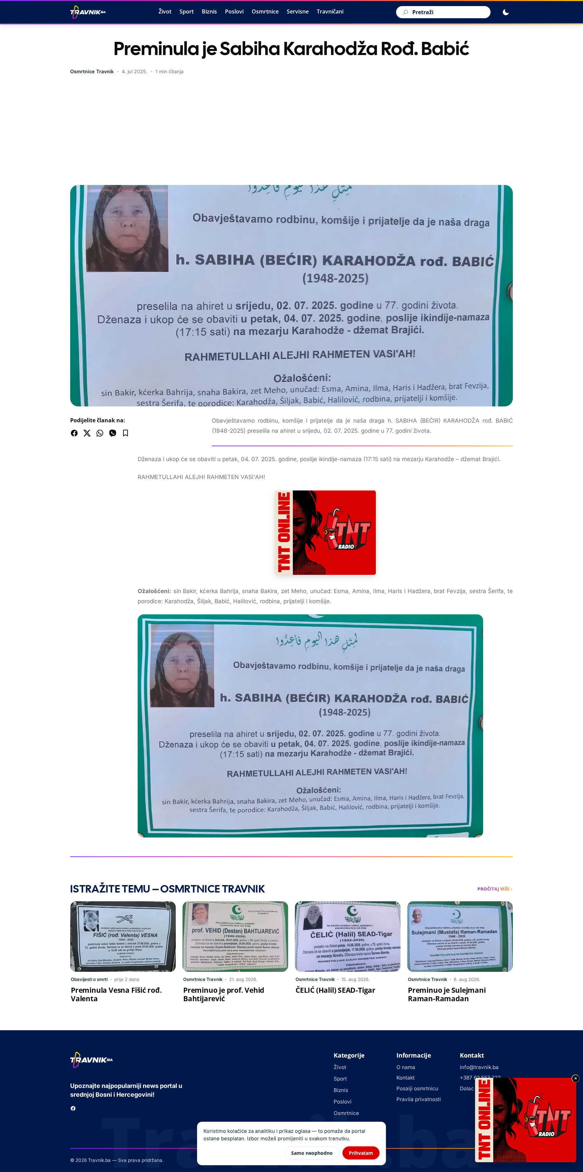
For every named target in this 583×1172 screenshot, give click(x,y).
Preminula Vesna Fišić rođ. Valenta (116, 994)
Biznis (209, 11)
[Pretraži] (404, 12)
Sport (186, 11)
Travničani (330, 11)
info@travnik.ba (479, 1067)
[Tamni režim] (506, 12)
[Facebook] (73, 1108)
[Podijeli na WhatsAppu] (100, 433)
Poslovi (234, 11)
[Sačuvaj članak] (125, 433)
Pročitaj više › (495, 889)
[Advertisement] (291, 131)
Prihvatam (361, 1153)
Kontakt (405, 1077)
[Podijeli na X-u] (87, 433)
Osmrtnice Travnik (92, 71)
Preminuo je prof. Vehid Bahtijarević (223, 994)
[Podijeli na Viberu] (113, 433)
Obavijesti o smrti (89, 979)
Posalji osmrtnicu (417, 1088)
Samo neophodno (312, 1153)
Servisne (298, 11)
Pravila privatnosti (418, 1099)
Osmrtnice (265, 11)
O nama (405, 1067)
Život (165, 11)
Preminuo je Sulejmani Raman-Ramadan (447, 994)
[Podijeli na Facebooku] (74, 433)
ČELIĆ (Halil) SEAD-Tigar (336, 990)
